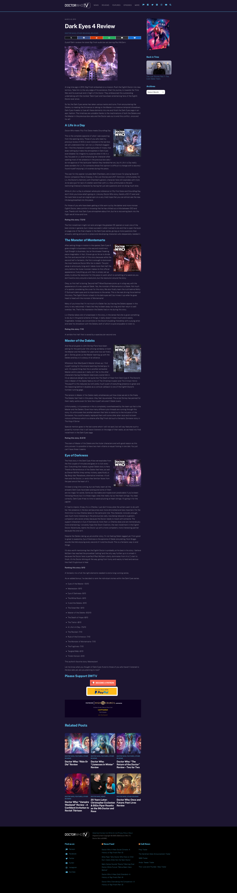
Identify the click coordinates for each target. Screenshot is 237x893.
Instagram (73, 867)
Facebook (72, 854)
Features (116, 5)
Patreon (72, 849)
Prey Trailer (143, 850)
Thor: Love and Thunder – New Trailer (152, 867)
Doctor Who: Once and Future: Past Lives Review (129, 802)
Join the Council (103, 715)
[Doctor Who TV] (77, 7)
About (131, 833)
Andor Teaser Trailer (146, 862)
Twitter (71, 858)
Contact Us (104, 833)
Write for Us (113, 833)
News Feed (109, 844)
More (137, 5)
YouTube (72, 872)
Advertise (95, 833)
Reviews (105, 5)
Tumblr (71, 863)
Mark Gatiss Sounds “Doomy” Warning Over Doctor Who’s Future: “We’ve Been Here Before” (118, 867)
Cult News (145, 844)
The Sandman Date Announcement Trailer (154, 854)
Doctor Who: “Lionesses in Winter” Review (102, 764)
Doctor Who (70, 33)
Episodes (128, 5)
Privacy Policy (122, 833)
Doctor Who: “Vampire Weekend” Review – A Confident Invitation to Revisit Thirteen (77, 806)
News (96, 5)
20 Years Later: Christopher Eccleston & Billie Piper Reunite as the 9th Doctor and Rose (103, 805)
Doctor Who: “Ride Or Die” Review (76, 763)
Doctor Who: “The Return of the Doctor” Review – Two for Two (128, 764)
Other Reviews (83, 33)
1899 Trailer (143, 858)
